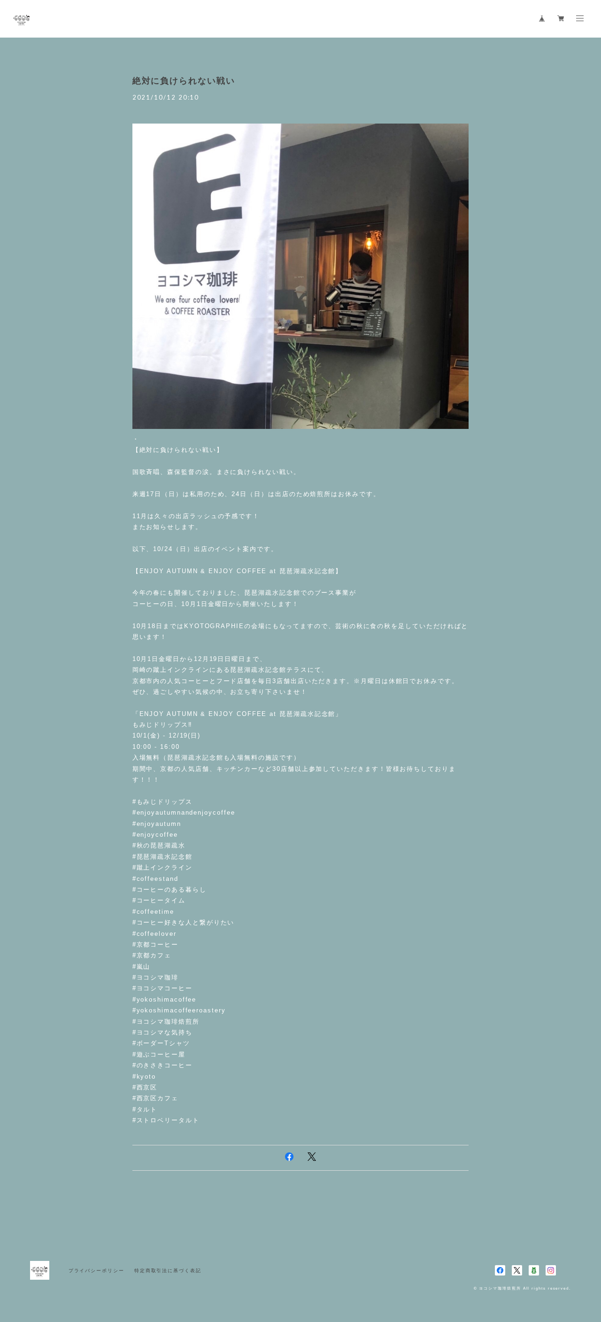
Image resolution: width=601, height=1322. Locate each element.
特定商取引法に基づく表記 (167, 1270)
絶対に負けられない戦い (183, 81)
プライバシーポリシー (96, 1270)
